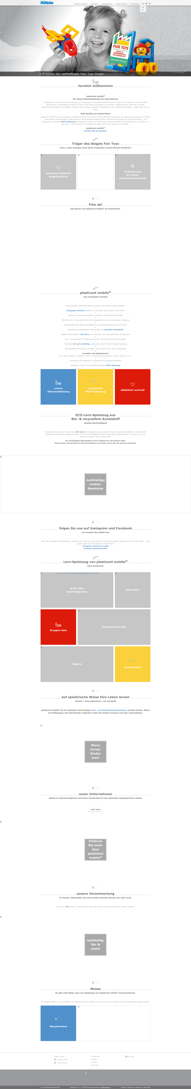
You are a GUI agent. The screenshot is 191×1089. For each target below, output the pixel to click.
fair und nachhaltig (81, 344)
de (143, 4)
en (143, 7)
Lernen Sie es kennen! (95, 131)
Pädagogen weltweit (75, 310)
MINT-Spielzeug (68, 122)
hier (67, 907)
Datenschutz (139, 1087)
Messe (94, 1059)
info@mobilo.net (105, 1087)
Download (134, 4)
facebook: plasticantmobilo (95, 548)
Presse (94, 1062)
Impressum (130, 1087)
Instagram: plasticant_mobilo (95, 546)
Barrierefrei (147, 1087)
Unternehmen (121, 4)
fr (143, 10)
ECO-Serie (84, 334)
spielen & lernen (80, 4)
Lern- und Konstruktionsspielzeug (109, 710)
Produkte (94, 4)
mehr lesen (95, 809)
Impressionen (107, 4)
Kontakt (95, 1065)
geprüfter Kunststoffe (114, 329)
